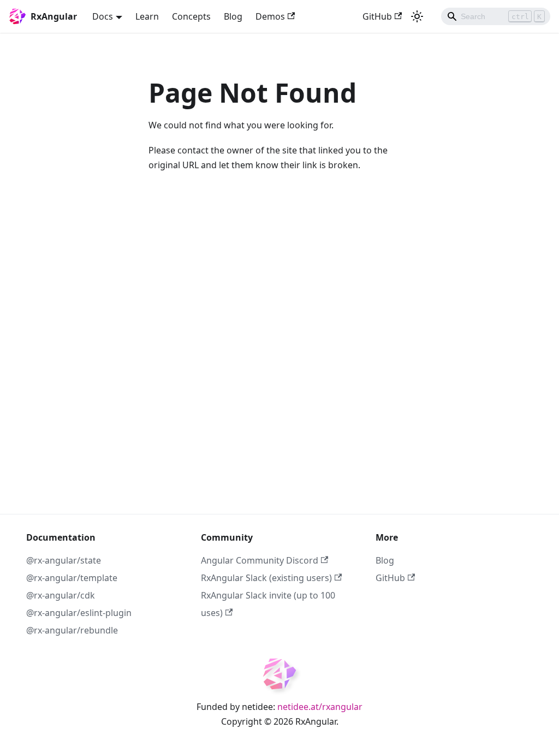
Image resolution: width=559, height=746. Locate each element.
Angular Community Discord (259, 560)
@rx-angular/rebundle (72, 630)
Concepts (191, 16)
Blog (233, 16)
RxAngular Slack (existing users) (266, 578)
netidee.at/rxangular (319, 707)
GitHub (377, 16)
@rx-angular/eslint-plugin (79, 613)
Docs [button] (102, 16)
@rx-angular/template (71, 578)
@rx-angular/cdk (60, 595)
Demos (270, 16)
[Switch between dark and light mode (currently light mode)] (417, 16)
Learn (147, 16)
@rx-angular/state (63, 560)
